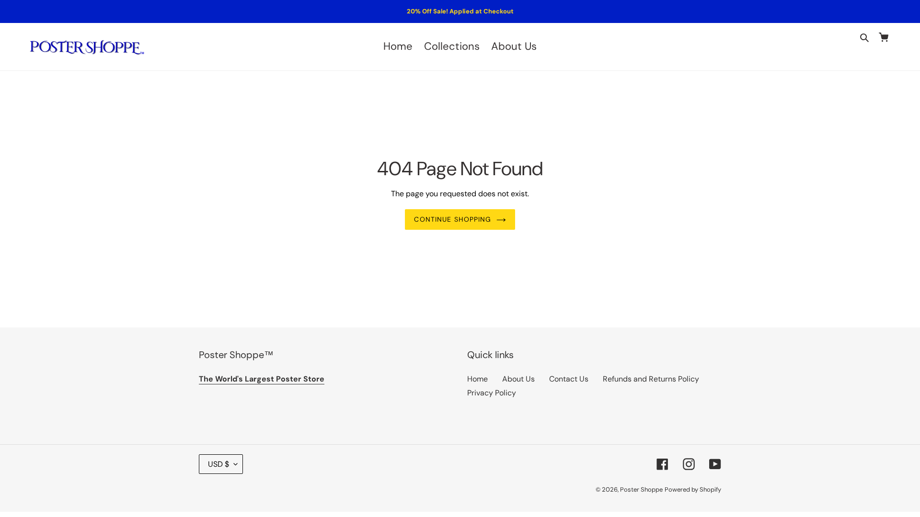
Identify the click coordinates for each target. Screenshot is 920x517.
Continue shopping (452, 219)
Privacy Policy (491, 393)
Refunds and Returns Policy (651, 379)
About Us (518, 379)
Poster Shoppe (641, 489)
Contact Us (568, 379)
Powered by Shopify (693, 489)
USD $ (218, 464)
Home (477, 379)
